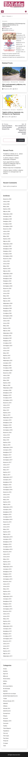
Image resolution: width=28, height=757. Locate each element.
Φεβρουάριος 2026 (7, 214)
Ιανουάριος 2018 (7, 450)
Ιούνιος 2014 (6, 556)
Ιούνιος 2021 (6, 350)
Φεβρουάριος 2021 (7, 360)
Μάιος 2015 (6, 529)
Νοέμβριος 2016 (7, 484)
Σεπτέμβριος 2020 (7, 370)
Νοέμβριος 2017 (7, 455)
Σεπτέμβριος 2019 (7, 400)
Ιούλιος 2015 (6, 524)
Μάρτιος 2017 (6, 474)
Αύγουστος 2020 (7, 373)
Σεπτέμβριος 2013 (7, 579)
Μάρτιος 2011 (6, 653)
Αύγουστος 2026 (7, 199)
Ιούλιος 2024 (6, 261)
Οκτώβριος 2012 (7, 606)
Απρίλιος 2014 (6, 561)
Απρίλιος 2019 (6, 412)
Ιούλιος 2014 (6, 554)
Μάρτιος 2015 (6, 534)
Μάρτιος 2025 (6, 241)
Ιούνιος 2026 (6, 204)
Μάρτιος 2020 (6, 385)
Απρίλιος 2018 (6, 442)
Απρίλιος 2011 (6, 651)
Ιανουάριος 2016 (7, 509)
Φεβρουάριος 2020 (7, 387)
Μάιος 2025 (6, 236)
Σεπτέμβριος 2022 (7, 315)
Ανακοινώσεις (6, 678)
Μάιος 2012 (6, 618)
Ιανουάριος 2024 (7, 276)
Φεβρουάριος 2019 (7, 417)
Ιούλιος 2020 (6, 375)
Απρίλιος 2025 (6, 238)
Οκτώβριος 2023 (7, 283)
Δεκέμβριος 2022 (7, 308)
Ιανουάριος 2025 (7, 246)
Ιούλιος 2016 (6, 494)
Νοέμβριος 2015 (7, 514)
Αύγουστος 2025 (7, 229)
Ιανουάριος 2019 (7, 420)
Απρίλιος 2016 (6, 502)
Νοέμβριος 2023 (7, 281)
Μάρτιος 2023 (6, 301)
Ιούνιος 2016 (6, 497)
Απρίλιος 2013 (6, 591)
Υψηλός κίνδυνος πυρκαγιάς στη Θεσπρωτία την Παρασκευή (12, 113)
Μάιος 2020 (6, 380)
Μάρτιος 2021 (6, 358)
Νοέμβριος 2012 (7, 604)
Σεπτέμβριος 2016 (7, 489)
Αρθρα (4, 683)
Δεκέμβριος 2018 (7, 422)
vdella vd (16, 88)
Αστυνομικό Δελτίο (8, 686)
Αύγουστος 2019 (7, 402)
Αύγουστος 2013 (7, 581)
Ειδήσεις (5, 706)
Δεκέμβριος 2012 (7, 601)
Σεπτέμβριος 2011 (7, 638)
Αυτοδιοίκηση (6, 81)
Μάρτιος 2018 (6, 445)
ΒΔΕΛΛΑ (5, 691)
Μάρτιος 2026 (6, 211)
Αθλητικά (5, 676)
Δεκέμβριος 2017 (7, 452)
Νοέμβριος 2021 (7, 340)
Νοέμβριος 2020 (7, 365)
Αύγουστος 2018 (7, 432)
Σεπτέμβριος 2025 (7, 226)
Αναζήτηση (21, 140)
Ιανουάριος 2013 (7, 599)
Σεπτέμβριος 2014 (7, 549)
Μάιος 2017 (6, 469)
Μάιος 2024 (6, 266)
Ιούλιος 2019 (6, 405)
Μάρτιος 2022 (6, 330)
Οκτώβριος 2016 (7, 487)
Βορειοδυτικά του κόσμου (9, 693)
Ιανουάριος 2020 (7, 390)
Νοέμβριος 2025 (7, 221)
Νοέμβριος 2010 (7, 720)
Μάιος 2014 (6, 559)
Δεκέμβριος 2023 (7, 278)
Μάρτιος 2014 (6, 564)
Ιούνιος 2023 (6, 293)
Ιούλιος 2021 (6, 348)
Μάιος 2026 (6, 206)
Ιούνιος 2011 (6, 646)
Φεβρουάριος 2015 (7, 537)
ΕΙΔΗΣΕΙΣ (5, 703)
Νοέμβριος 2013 (7, 574)
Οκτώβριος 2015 (7, 517)
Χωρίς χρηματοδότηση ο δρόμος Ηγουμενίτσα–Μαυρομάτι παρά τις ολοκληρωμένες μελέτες (11, 163)
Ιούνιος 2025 (6, 233)
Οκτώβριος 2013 (7, 576)
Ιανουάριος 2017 (7, 479)
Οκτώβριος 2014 (7, 546)
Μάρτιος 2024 (6, 271)
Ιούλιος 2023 (6, 291)
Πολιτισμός (6, 735)
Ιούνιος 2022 (6, 323)
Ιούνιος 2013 (6, 586)
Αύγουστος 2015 (7, 522)
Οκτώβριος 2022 (7, 313)
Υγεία (4, 745)
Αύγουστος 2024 (7, 258)
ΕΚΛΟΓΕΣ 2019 (7, 711)
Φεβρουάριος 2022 (7, 333)
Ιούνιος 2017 (6, 467)
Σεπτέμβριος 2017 (7, 460)
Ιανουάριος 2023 (7, 305)
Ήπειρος (5, 716)
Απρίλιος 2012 (6, 621)
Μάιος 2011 (6, 648)
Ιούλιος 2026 (6, 201)
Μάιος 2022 (6, 325)
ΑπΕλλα (5, 681)
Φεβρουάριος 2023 (7, 303)
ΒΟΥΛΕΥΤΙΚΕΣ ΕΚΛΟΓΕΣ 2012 (10, 696)
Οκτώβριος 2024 (7, 253)
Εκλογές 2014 (6, 708)
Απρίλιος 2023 (6, 298)
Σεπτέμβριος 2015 (7, 519)
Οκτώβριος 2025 (7, 224)
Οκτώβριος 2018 (7, 427)
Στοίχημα (5, 743)
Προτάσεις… (6, 738)
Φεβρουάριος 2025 (7, 243)
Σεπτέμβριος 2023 (7, 286)
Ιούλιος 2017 (6, 464)
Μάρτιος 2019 (6, 415)
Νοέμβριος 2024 (7, 251)
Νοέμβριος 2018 (7, 425)
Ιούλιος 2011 (6, 643)
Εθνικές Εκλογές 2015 (8, 701)
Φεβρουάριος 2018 (7, 447)
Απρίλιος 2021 (6, 355)
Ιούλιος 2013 (6, 584)
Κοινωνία (4, 21)
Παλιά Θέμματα (7, 728)
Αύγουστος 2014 (7, 551)
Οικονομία (5, 723)
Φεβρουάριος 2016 (7, 507)
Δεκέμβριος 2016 (7, 482)
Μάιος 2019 (6, 410)
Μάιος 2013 (6, 589)
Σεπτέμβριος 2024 (7, 256)
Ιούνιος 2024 (6, 263)
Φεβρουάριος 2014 (7, 566)
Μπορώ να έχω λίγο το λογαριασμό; (12, 167)
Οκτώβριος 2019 (7, 397)
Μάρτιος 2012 (6, 623)
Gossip (5, 668)
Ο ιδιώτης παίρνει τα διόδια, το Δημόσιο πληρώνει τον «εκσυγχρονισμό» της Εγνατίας (13, 172)
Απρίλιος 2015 (6, 532)
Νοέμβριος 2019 (7, 395)
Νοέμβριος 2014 (7, 544)
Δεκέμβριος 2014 (7, 541)
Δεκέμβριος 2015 (7, 512)
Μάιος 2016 (6, 499)
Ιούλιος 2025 (6, 231)
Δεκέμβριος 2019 (7, 392)
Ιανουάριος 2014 (7, 569)
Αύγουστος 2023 (7, 288)
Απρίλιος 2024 (6, 268)
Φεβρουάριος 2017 (7, 477)
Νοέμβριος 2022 (7, 310)
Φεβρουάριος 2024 (7, 273)
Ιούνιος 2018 (6, 437)
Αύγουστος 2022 (7, 318)
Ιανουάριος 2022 (7, 335)
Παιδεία (5, 725)
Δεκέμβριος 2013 (7, 571)
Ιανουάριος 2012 (7, 628)
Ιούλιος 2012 (6, 613)
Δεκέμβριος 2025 (7, 219)
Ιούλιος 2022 (6, 320)
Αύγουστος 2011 (7, 641)
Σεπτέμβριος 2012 (7, 609)
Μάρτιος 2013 (6, 594)
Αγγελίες (5, 671)
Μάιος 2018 (6, 440)
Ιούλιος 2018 (6, 435)
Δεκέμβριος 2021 (7, 338)
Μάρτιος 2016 (6, 504)
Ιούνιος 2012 (6, 616)
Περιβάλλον (20, 109)
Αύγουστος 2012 (7, 611)
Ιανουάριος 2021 (7, 363)
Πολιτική (5, 733)
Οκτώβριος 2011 (7, 636)
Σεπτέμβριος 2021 (7, 345)
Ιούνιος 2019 (6, 407)
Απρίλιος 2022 (6, 328)
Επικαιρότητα (14, 81)
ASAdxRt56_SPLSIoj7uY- (9, 30)
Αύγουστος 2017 (7, 462)
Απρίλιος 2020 (6, 382)
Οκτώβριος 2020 (7, 368)
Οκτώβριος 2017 (7, 457)
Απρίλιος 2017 (6, 472)
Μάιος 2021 (6, 353)
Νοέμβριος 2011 (7, 633)
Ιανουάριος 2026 (7, 216)
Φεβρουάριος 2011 (7, 656)
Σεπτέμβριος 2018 (7, 430)
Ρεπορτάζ (5, 740)
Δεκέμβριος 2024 (7, 248)
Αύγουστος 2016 (7, 492)
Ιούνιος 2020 (6, 378)
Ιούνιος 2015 (6, 527)
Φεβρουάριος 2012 (7, 626)
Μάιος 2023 (6, 296)
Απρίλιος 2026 (6, 209)
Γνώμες (5, 698)
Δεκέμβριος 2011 (7, 631)
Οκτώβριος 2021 (7, 343)
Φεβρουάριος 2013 (7, 596)
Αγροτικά (5, 673)
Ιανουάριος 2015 (7, 539)
